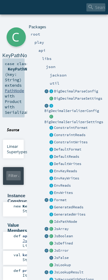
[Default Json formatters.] (51, 149)
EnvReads (62, 185)
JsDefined (63, 243)
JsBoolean (63, 236)
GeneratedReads (68, 207)
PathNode (14, 90)
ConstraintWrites (71, 142)
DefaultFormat (67, 149)
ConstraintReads (70, 135)
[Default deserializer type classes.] (51, 156)
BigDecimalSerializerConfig (71, 111)
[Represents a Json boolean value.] (51, 236)
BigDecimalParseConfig (76, 91)
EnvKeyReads (65, 171)
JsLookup (62, 265)
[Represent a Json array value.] (51, 229)
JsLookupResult (68, 272)
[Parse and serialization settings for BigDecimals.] (51, 91)
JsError (61, 250)
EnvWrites (63, 193)
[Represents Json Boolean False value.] (51, 258)
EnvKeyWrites (66, 178)
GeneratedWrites (70, 214)
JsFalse (61, 258)
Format (60, 200)
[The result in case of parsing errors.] (51, 250)
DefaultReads (66, 156)
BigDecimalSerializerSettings (73, 122)
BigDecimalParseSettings (78, 98)
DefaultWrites (67, 164)
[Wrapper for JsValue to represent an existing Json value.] (51, 243)
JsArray (61, 229)
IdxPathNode (65, 221)
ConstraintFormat (71, 128)
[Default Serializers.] (51, 164)
